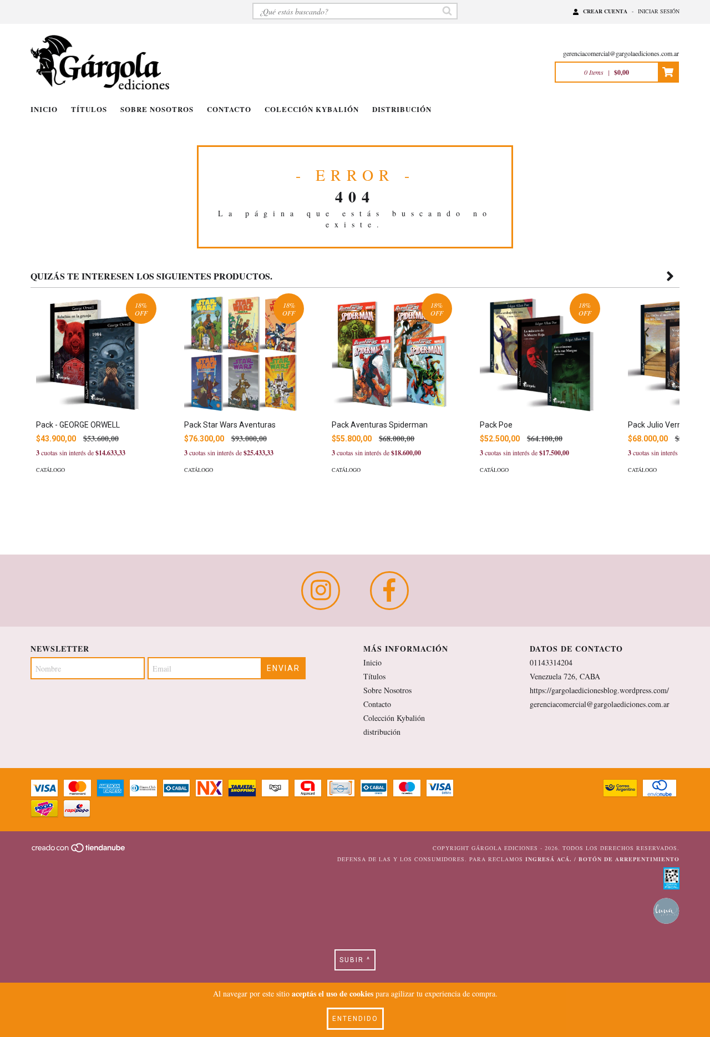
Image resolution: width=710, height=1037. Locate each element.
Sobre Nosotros (157, 109)
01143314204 (551, 662)
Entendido (355, 1019)
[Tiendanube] (79, 851)
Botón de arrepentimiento (629, 859)
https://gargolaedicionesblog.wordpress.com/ (599, 690)
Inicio (44, 109)
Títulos (89, 109)
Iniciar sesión (658, 11)
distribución (402, 109)
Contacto (229, 109)
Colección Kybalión (312, 109)
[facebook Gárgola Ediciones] (389, 590)
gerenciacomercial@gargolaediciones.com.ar (621, 53)
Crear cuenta (605, 11)
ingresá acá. (548, 859)
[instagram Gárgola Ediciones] (320, 590)
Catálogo (50, 470)
